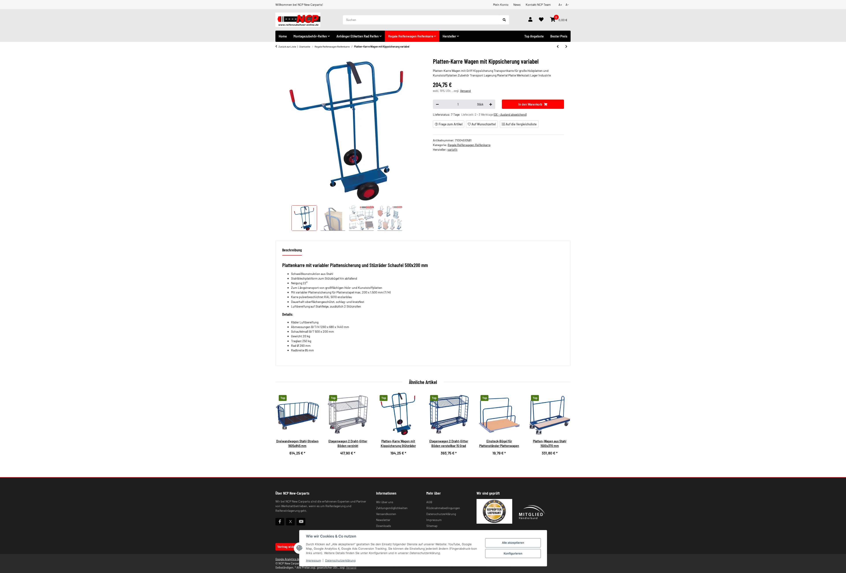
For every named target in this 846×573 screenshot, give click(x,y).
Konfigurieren (513, 553)
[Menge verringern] (437, 104)
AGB (429, 502)
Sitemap (432, 526)
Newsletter (383, 520)
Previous (282, 426)
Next (563, 426)
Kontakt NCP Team (538, 4)
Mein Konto (500, 4)
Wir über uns (384, 502)
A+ (560, 4)
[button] (530, 20)
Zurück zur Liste (287, 46)
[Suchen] (504, 19)
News (517, 4)
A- (567, 4)
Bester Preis (558, 36)
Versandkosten (386, 514)
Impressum (313, 560)
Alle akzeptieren (513, 542)
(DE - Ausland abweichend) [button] (510, 114)
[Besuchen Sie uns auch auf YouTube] (301, 521)
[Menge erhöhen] (490, 104)
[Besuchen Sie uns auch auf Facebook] (279, 521)
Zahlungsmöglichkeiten (392, 508)
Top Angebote (534, 36)
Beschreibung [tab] (292, 249)
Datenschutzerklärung (340, 560)
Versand (465, 91)
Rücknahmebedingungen (443, 508)
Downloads (383, 526)
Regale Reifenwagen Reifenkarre (469, 145)
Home (283, 36)
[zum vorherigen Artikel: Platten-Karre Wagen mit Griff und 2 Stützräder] (557, 46)
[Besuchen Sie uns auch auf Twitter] (290, 521)
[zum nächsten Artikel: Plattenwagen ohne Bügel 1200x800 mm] (566, 46)
